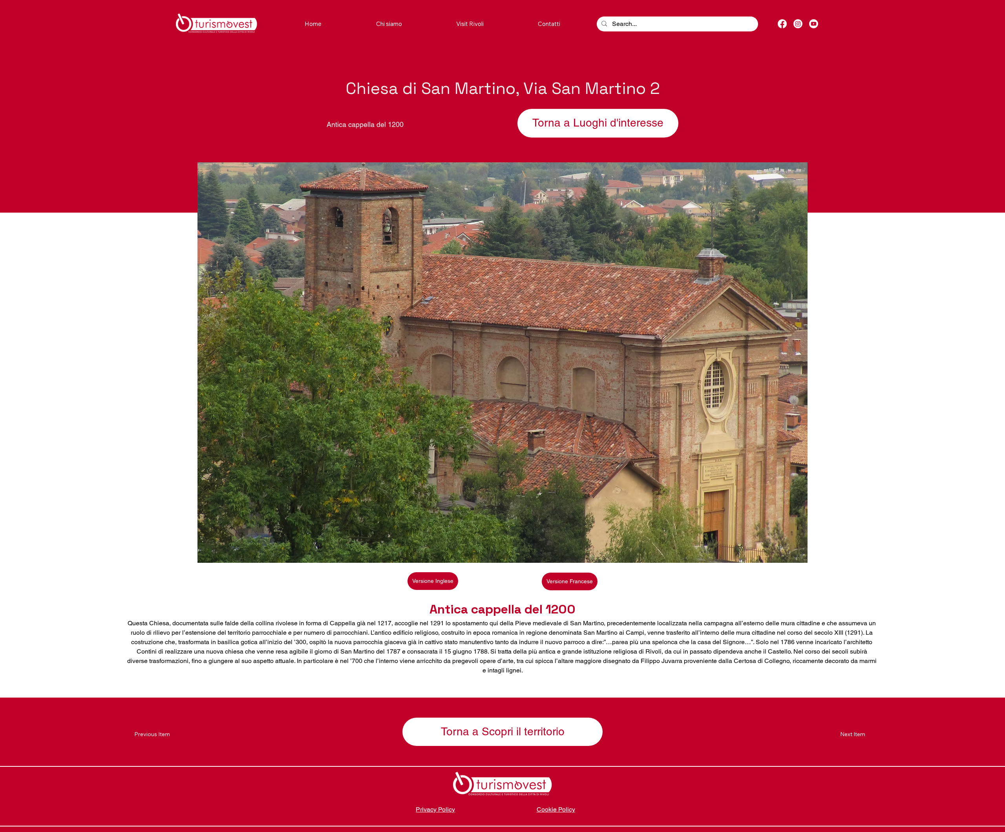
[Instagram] (797, 23)
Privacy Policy (435, 809)
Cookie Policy (556, 809)
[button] (470, 24)
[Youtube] (813, 23)
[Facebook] (782, 23)
